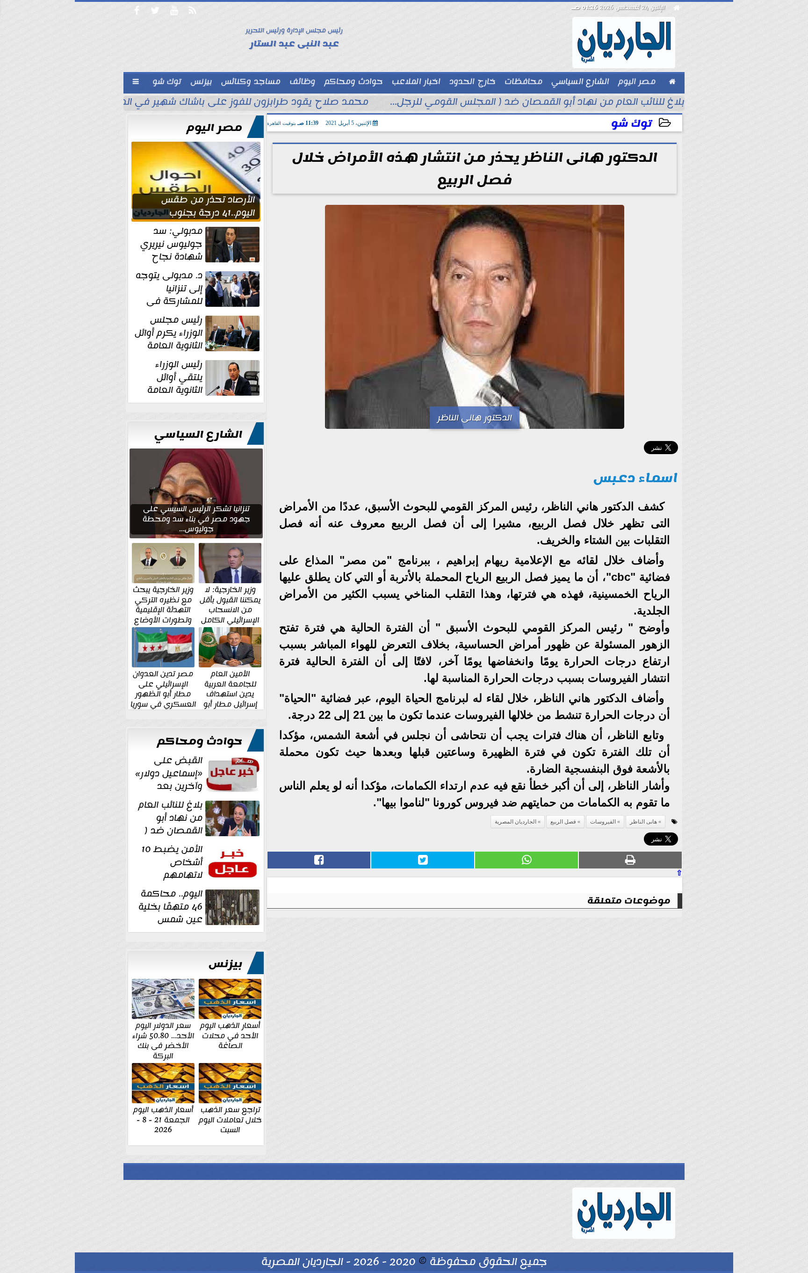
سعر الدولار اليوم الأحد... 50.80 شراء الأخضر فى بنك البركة (163, 1040)
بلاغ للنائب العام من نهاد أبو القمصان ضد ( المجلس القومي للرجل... (537, 103)
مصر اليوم (214, 127)
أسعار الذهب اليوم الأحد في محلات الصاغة (230, 1035)
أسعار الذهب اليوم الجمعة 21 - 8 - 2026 (163, 1119)
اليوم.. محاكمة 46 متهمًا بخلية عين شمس (170, 907)
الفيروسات (603, 821)
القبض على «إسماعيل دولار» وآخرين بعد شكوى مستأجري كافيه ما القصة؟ (198, 773)
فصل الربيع (563, 821)
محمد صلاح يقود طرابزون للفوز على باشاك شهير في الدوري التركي (220, 103)
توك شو (631, 124)
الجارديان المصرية (515, 821)
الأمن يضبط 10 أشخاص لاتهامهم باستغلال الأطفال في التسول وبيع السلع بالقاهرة (201, 862)
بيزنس (225, 963)
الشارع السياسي (198, 434)
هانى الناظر (643, 821)
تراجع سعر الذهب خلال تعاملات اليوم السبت (230, 1119)
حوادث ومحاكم (199, 741)
